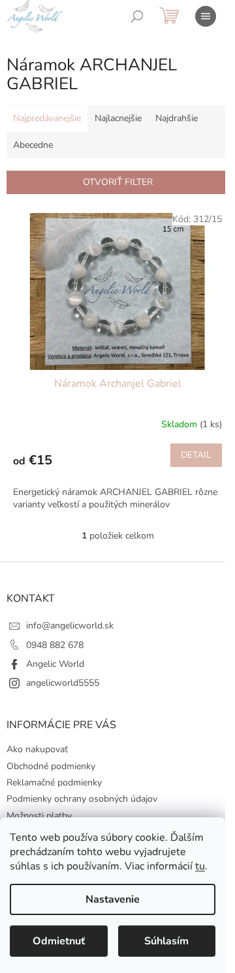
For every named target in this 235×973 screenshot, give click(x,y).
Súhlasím (166, 941)
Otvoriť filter (118, 182)
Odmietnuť (59, 941)
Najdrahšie (176, 118)
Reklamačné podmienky (54, 782)
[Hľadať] (137, 16)
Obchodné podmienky (51, 766)
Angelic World (55, 664)
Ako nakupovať (37, 749)
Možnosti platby (39, 816)
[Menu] (206, 16)
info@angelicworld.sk (70, 625)
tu (200, 866)
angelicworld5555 (62, 683)
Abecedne (33, 145)
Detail (196, 455)
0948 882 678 (55, 645)
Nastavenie (113, 899)
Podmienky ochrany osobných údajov (82, 799)
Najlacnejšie (118, 118)
